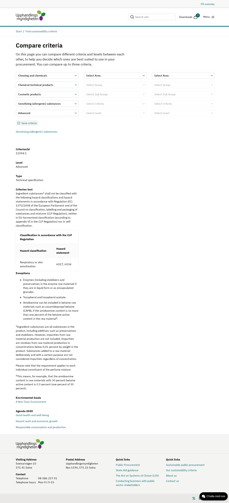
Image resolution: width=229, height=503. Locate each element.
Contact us (172, 481)
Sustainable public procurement (185, 464)
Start (19, 31)
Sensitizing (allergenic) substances (36, 131)
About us (171, 475)
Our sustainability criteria (181, 470)
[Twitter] (193, 498)
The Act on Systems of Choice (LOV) (137, 475)
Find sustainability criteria (41, 31)
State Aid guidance (127, 470)
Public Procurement (128, 464)
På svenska (208, 4)
